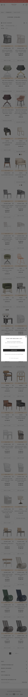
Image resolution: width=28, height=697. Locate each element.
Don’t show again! (14, 358)
